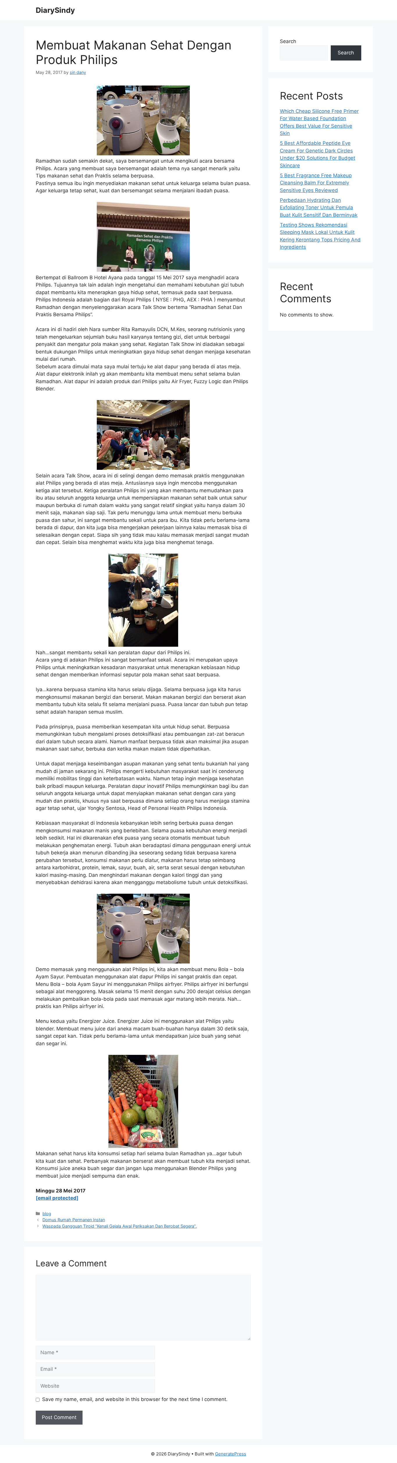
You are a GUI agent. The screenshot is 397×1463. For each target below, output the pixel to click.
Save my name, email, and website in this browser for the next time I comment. (135, 1399)
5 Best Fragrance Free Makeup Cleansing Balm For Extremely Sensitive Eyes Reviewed (316, 183)
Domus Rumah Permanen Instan (73, 1219)
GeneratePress (230, 1454)
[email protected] (57, 1198)
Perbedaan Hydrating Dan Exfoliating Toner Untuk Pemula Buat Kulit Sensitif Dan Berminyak (318, 207)
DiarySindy (55, 10)
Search (288, 41)
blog (46, 1213)
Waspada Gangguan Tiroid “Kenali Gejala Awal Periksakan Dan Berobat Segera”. (119, 1226)
